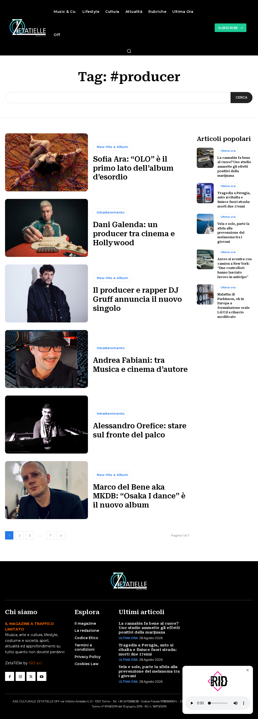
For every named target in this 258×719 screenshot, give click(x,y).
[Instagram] (20, 676)
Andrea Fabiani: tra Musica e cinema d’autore (140, 365)
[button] (129, 50)
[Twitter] (31, 676)
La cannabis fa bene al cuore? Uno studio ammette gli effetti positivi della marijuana (234, 166)
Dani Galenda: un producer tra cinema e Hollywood (134, 234)
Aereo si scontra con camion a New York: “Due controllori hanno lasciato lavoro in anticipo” (234, 268)
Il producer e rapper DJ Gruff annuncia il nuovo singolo (137, 299)
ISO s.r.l (35, 663)
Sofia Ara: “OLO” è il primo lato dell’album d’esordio (133, 168)
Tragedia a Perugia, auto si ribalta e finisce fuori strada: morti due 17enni (148, 649)
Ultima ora (228, 151)
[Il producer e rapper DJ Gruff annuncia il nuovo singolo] (46, 293)
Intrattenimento (110, 212)
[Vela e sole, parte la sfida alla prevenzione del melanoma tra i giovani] (205, 224)
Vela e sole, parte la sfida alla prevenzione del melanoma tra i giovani (233, 233)
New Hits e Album (112, 147)
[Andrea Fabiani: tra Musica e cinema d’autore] (46, 359)
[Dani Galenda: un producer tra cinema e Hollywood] (46, 228)
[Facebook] (9, 676)
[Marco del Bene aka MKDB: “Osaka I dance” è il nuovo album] (46, 490)
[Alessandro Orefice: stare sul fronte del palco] (46, 425)
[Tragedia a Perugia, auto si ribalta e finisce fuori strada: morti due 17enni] (205, 193)
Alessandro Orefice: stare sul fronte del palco (139, 430)
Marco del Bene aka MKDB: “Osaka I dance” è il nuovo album (139, 496)
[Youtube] (41, 676)
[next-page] (61, 535)
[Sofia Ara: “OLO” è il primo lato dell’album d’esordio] (46, 162)
